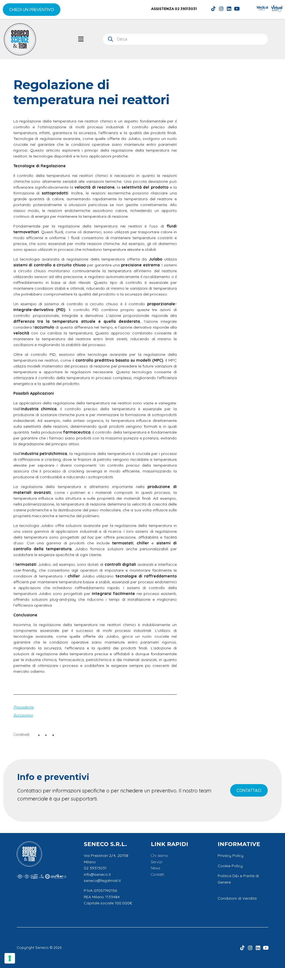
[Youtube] (236, 8)
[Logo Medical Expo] (262, 8)
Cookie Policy (230, 865)
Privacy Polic (229, 855)
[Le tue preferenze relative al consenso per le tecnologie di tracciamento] (9, 958)
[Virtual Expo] (276, 8)
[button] (80, 39)
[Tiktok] (213, 8)
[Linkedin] (229, 8)
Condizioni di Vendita (237, 898)
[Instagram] (221, 8)
